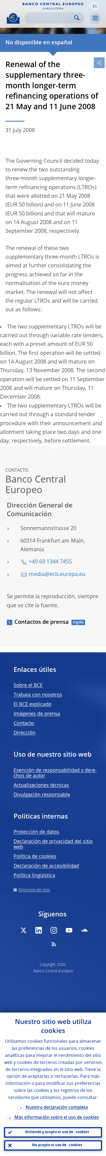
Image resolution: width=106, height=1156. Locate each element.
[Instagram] (53, 930)
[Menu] (95, 18)
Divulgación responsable (42, 794)
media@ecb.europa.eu (57, 574)
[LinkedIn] (38, 930)
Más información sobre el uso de (56, 1118)
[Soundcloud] (84, 930)
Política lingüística (34, 875)
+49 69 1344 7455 (50, 562)
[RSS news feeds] (53, 944)
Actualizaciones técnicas (41, 785)
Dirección (24, 733)
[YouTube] (69, 930)
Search (76, 18)
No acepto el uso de (57, 1145)
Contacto (24, 723)
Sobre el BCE (28, 685)
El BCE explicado (32, 704)
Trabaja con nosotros (38, 695)
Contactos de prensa (41, 622)
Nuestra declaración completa (57, 1107)
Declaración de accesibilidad (46, 866)
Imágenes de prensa (37, 714)
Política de (35, 856)
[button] (95, 6)
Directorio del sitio (34, 890)
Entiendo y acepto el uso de (57, 1132)
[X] (23, 930)
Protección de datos (36, 832)
